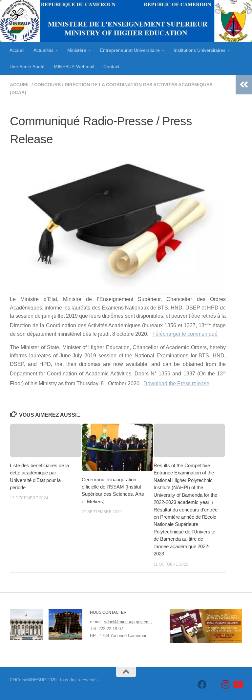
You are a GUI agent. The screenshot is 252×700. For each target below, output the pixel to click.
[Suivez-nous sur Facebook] (202, 684)
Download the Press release (176, 383)
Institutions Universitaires (199, 50)
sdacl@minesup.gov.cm (127, 621)
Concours (47, 84)
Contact (111, 66)
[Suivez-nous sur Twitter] (214, 684)
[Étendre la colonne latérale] (244, 84)
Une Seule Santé (27, 66)
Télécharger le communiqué (185, 334)
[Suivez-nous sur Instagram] (225, 684)
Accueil (17, 50)
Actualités (43, 50)
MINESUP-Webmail (74, 66)
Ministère (76, 50)
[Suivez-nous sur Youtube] (237, 684)
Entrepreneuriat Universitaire (130, 50)
